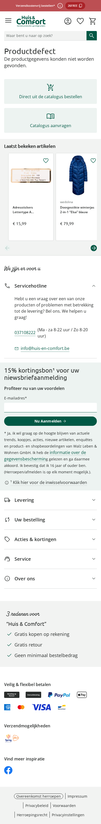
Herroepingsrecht (32, 814)
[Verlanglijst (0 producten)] (80, 21)
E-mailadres (14, 398)
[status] (44, 35)
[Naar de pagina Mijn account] (68, 21)
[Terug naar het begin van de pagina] (96, 788)
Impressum (77, 796)
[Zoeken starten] (91, 35)
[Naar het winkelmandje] (93, 21)
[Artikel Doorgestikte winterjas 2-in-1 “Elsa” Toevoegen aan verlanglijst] (93, 160)
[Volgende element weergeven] (94, 248)
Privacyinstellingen (68, 814)
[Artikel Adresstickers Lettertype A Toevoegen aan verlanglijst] (45, 160)
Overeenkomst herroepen (38, 796)
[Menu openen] (8, 21)
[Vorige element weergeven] (7, 248)
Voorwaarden (64, 805)
